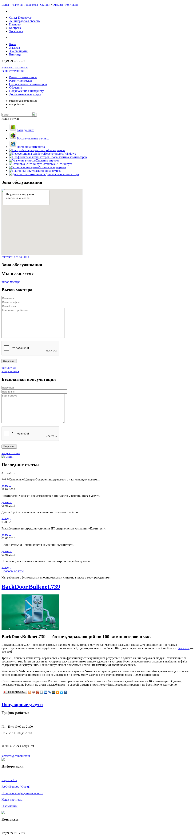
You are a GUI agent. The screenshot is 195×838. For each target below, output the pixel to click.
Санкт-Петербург (20, 17)
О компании (10, 806)
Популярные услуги (22, 704)
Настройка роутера (49, 170)
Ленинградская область (24, 21)
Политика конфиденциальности (22, 793)
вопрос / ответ (11, 453)
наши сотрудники (13, 70)
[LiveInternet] (42, 692)
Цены (5, 4)
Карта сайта (9, 780)
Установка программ (52, 167)
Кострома (15, 27)
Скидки (45, 4)
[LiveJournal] (50, 692)
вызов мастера (11, 281)
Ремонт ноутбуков (21, 80)
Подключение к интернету (26, 91)
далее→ (7, 485)
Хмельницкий (18, 51)
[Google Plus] (38, 692)
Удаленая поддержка (24, 4)
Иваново (15, 24)
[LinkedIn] (46, 692)
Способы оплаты (13, 571)
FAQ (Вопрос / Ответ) (16, 786)
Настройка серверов (51, 150)
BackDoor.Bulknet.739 (31, 586)
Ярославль (16, 31)
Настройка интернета (31, 146)
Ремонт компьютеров (23, 77)
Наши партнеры (12, 799)
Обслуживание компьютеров (28, 84)
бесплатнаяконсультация (10, 369)
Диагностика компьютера (62, 174)
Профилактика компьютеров (68, 157)
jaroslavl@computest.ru (16, 755)
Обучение (15, 87)
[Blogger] (30, 692)
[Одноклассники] (58, 692)
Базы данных (25, 130)
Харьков (14, 47)
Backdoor (183, 648)
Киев (12, 44)
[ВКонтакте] (66, 692)
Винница (15, 54)
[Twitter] (62, 692)
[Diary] (34, 692)
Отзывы (58, 4)
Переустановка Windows (60, 153)
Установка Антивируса (57, 163)
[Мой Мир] (54, 692)
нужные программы (15, 67)
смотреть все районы (15, 256)
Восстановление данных (33, 138)
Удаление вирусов (47, 160)
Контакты (71, 4)
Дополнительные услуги (25, 94)
